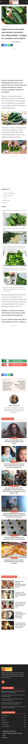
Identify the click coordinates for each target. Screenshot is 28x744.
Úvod (2, 26)
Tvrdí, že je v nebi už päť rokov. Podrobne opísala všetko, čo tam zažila (14, 441)
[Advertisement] (14, 64)
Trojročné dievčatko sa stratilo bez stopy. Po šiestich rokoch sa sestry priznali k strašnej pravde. (14, 465)
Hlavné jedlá (14, 558)
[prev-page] (12, 571)
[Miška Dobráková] (14, 399)
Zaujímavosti (14, 438)
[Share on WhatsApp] (8, 45)
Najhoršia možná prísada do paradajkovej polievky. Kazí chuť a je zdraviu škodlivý (20, 584)
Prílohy (10, 26)
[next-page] (15, 571)
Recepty (6, 26)
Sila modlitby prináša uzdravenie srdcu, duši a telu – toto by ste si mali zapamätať (13, 707)
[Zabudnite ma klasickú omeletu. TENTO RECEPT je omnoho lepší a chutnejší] (14, 550)
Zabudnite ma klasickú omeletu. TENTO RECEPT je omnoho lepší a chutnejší (14, 561)
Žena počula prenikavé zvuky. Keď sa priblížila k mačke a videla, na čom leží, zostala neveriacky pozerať (14, 515)
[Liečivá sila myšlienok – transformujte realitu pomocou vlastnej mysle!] (7, 604)
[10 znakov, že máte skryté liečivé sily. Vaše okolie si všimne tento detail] (7, 594)
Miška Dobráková (16, 41)
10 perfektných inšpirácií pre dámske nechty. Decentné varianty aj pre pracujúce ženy (20, 615)
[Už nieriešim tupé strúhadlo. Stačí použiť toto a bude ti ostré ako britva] (14, 528)
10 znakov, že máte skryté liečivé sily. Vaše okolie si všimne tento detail (13, 695)
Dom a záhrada (14, 486)
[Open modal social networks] (11, 45)
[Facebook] (3, 681)
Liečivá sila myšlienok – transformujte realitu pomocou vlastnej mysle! (11, 699)
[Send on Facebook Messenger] (5, 45)
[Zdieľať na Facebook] (2, 45)
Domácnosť (14, 535)
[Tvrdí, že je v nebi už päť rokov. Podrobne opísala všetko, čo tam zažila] (14, 430)
